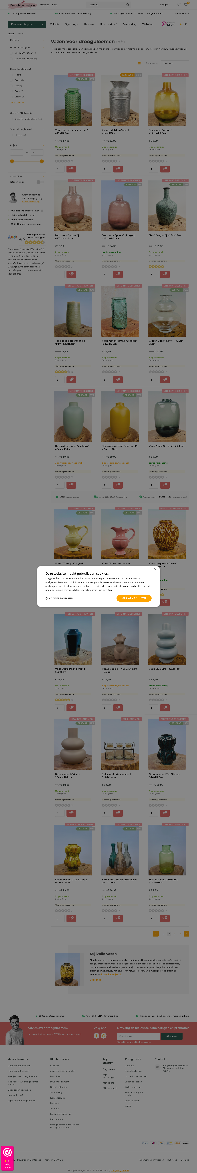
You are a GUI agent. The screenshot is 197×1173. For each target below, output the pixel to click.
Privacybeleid (120, 589)
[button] (59, 598)
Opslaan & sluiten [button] (134, 598)
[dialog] (98, 586)
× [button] (155, 569)
